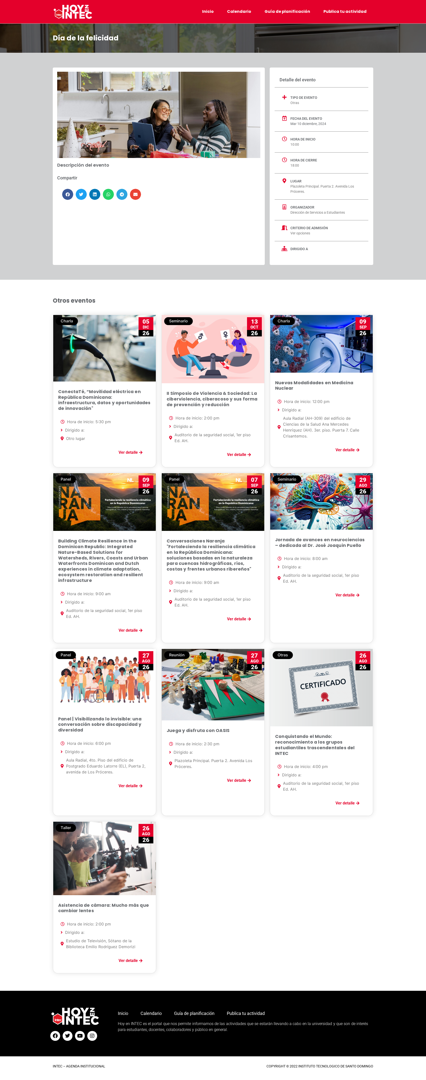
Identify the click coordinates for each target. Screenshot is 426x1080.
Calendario (239, 11)
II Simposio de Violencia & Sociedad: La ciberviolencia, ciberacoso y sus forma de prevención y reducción (212, 399)
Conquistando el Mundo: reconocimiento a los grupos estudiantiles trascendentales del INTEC (315, 744)
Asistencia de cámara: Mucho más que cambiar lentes (103, 908)
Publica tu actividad (345, 11)
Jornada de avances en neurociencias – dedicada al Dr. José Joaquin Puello (320, 542)
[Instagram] (92, 1036)
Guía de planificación (287, 11)
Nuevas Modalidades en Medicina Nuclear (314, 385)
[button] (67, 194)
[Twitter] (67, 1036)
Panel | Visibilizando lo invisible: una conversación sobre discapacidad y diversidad (100, 724)
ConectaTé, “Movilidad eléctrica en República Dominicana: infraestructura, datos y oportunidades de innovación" (104, 400)
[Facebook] (55, 1036)
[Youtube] (80, 1036)
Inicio (208, 11)
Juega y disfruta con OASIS (198, 730)
